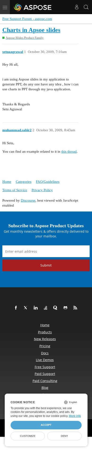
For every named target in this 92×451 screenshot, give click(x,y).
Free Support (45, 367)
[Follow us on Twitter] (27, 308)
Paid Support (45, 373)
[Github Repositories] (66, 308)
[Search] (86, 7)
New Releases (45, 339)
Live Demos (45, 360)
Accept (46, 424)
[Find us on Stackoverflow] (46, 308)
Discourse (28, 200)
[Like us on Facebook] (17, 308)
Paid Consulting (45, 381)
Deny (64, 436)
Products (45, 332)
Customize (27, 436)
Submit (46, 265)
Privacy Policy (42, 190)
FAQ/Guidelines (47, 182)
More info (75, 416)
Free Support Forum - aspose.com (27, 19)
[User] (76, 7)
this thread (69, 151)
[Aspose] (32, 7)
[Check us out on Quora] (56, 308)
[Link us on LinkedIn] (36, 308)
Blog (45, 387)
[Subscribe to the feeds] (76, 308)
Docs (45, 353)
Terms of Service (14, 190)
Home (6, 182)
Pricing (44, 346)
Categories (23, 182)
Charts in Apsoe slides (31, 30)
